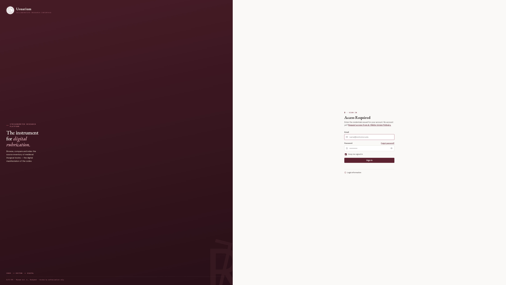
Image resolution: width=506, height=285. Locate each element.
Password (348, 143)
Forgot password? (387, 143)
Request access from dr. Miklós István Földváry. (369, 125)
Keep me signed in (355, 154)
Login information (354, 172)
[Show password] (391, 148)
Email (346, 132)
